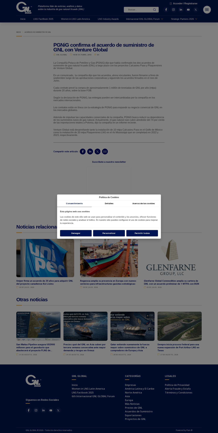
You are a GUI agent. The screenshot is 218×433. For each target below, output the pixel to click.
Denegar (75, 233)
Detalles (109, 203)
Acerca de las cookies (143, 203)
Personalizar (109, 233)
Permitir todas (142, 233)
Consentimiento (74, 203)
